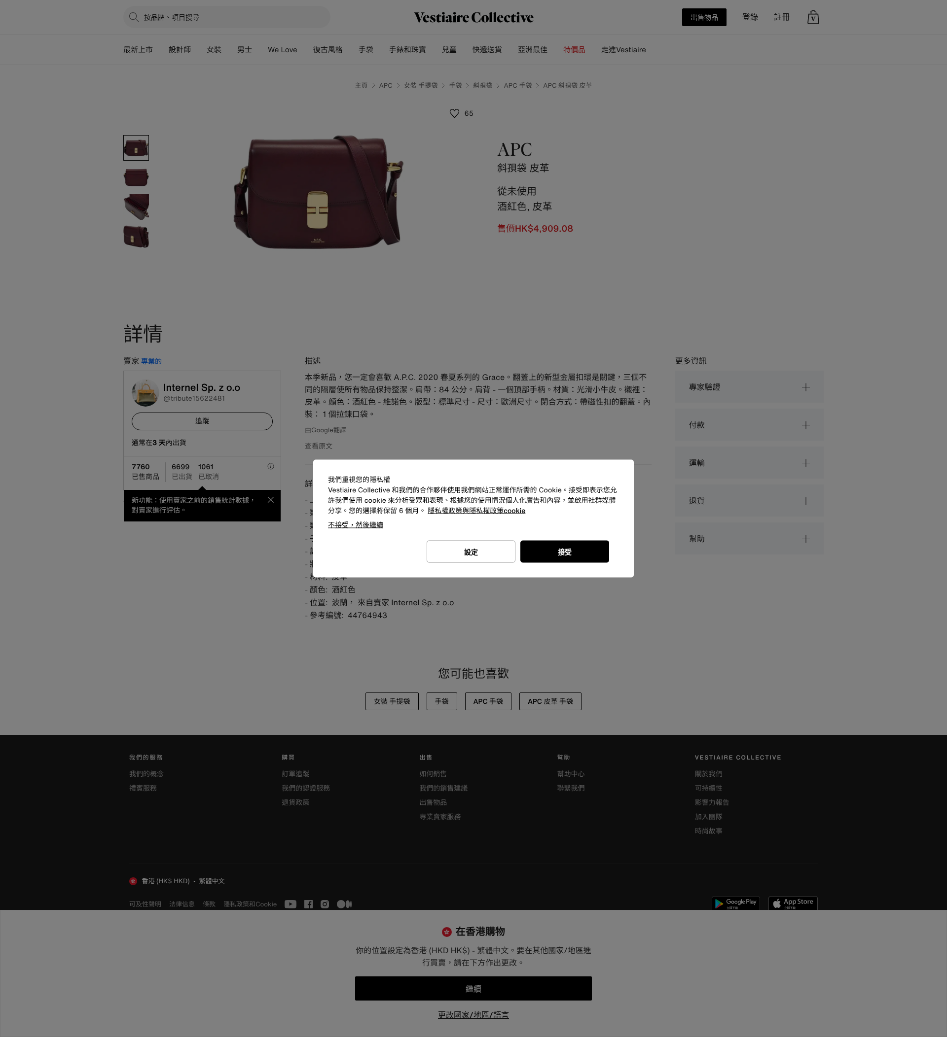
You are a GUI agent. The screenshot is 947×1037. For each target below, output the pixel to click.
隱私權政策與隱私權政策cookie (476, 511)
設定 (471, 552)
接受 (565, 552)
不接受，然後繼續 (355, 524)
